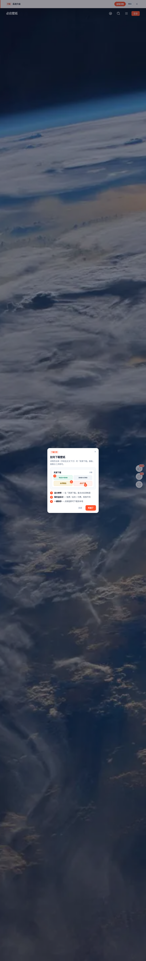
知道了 (91, 508)
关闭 (80, 508)
